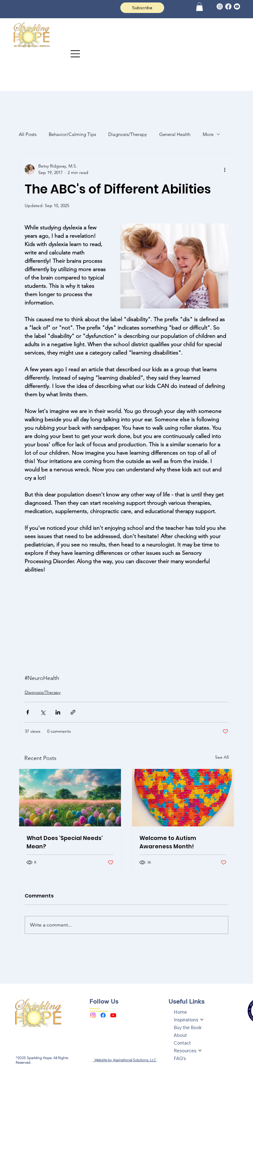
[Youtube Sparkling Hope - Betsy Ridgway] (237, 6)
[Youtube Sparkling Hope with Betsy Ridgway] (113, 1015)
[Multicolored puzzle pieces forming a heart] (183, 797)
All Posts (27, 134)
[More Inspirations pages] (201, 1019)
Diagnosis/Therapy (127, 134)
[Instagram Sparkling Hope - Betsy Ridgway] (92, 1015)
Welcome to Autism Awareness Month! (167, 842)
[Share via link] (73, 712)
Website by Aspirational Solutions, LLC (124, 1060)
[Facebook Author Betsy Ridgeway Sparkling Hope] (103, 1015)
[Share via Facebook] (28, 712)
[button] (199, 6)
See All (222, 757)
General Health (174, 134)
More (208, 134)
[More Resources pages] (199, 1050)
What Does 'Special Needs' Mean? (65, 842)
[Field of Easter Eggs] (70, 797)
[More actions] (224, 169)
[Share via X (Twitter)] (43, 712)
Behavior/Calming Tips (72, 134)
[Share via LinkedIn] (58, 712)
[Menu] (76, 53)
